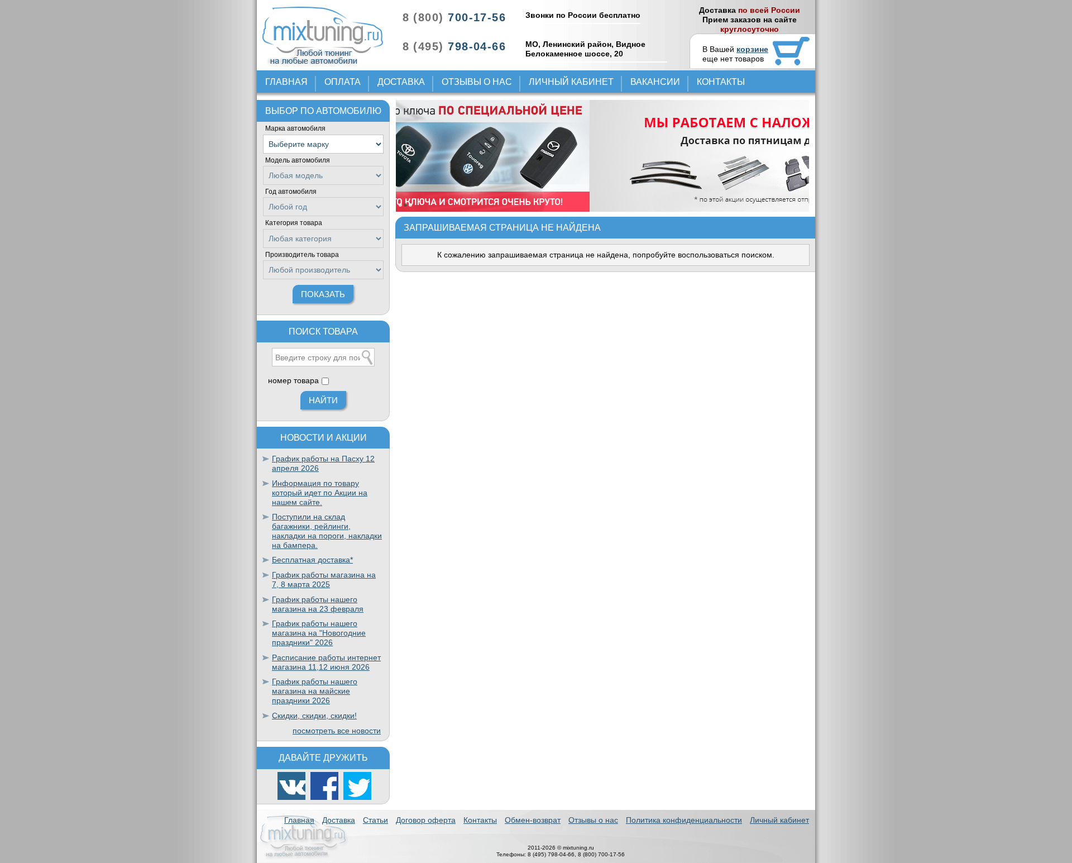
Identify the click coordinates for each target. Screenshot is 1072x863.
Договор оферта (426, 820)
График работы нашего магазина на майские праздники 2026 (314, 691)
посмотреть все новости (337, 730)
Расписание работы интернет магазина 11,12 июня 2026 (326, 662)
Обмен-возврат (533, 820)
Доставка (401, 82)
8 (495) (454, 46)
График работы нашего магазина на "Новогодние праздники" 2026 (319, 633)
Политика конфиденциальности (684, 820)
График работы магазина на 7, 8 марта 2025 (324, 579)
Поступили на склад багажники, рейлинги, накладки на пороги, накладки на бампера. (327, 530)
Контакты (721, 82)
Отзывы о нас (477, 82)
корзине (752, 49)
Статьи (375, 820)
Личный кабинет (571, 82)
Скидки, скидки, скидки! (314, 715)
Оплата (342, 82)
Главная (286, 82)
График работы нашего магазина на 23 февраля (317, 604)
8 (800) (454, 17)
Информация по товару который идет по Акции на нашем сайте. (319, 493)
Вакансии (655, 82)
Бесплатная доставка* (312, 559)
